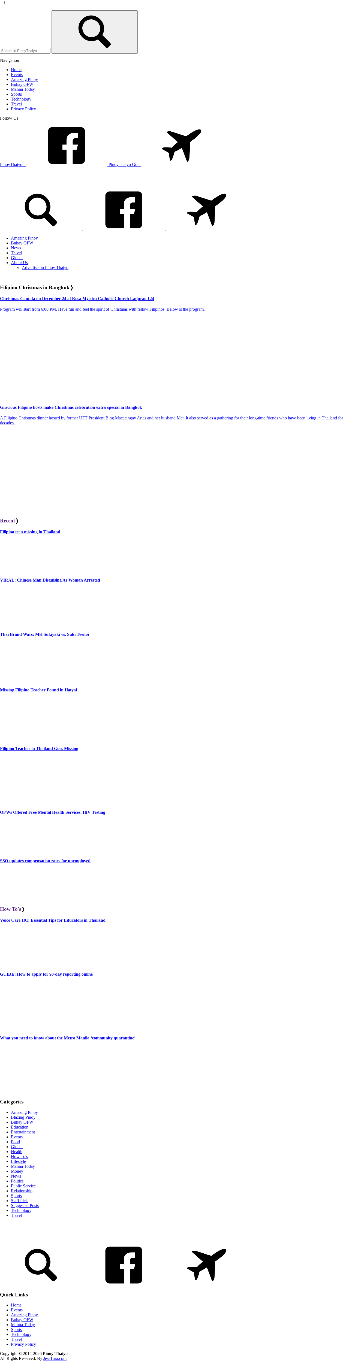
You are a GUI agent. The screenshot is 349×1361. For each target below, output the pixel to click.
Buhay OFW (22, 1122)
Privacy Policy (23, 1344)
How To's (10, 909)
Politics (17, 1181)
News (16, 1176)
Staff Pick (19, 1200)
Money (17, 1171)
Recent (7, 521)
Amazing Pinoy (24, 1112)
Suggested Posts (25, 1205)
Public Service (23, 1186)
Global (17, 1146)
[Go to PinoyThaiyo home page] (37, 182)
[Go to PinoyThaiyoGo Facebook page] (207, 228)
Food (15, 1141)
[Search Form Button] (95, 32)
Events (17, 1137)
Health (16, 1151)
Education (19, 1127)
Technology (21, 1210)
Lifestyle (18, 1161)
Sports (16, 1195)
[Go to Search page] (41, 228)
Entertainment (23, 1132)
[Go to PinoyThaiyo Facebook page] (124, 228)
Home (16, 1305)
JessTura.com (55, 1358)
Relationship (21, 1190)
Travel (16, 1215)
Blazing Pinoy (23, 1117)
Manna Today (23, 1166)
